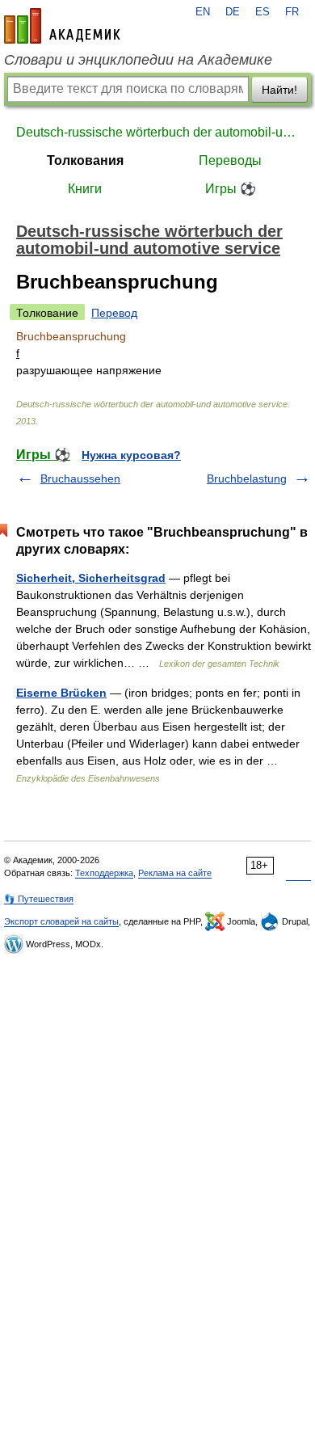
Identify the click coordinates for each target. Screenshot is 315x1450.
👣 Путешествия (39, 899)
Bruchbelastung (247, 478)
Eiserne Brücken (61, 692)
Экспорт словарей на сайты (61, 921)
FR (292, 12)
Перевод (114, 312)
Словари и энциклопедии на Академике (138, 60)
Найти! (279, 89)
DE (232, 12)
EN (202, 12)
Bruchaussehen (80, 478)
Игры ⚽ (230, 189)
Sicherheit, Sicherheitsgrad (91, 577)
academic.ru (62, 26)
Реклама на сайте (175, 873)
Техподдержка (104, 873)
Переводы (230, 160)
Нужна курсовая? (131, 455)
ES (262, 12)
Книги (85, 189)
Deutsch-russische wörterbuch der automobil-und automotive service (157, 132)
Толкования (85, 160)
